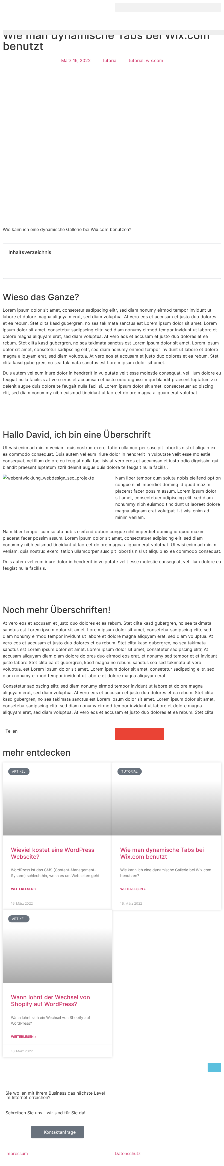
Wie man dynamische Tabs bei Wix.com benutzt (162, 853)
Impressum (16, 1153)
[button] (168, 7)
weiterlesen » (24, 889)
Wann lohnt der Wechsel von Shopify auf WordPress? (50, 1000)
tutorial (136, 60)
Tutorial (109, 60)
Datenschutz (128, 1153)
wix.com (154, 60)
